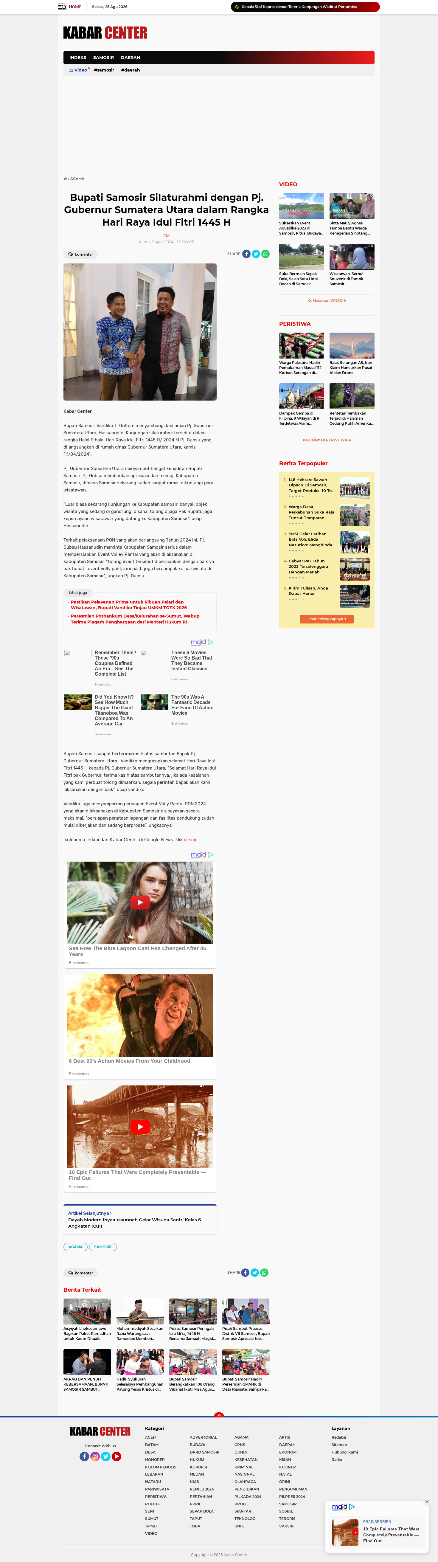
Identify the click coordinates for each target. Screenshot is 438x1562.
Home (75, 7)
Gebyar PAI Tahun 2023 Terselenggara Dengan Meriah (308, 566)
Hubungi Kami (345, 1452)
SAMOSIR (103, 57)
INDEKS (77, 57)
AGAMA (76, 1247)
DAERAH (130, 57)
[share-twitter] (256, 254)
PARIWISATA (157, 1489)
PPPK (195, 1504)
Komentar (83, 254)
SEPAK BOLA (202, 1511)
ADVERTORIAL (203, 1437)
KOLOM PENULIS (160, 1467)
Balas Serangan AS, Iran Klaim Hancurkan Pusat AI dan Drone (351, 367)
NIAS (194, 1481)
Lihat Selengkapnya (325, 619)
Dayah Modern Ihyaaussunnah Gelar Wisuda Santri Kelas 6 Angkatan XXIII (134, 1223)
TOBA (195, 1526)
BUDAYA (197, 1444)
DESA (150, 1452)
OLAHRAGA (245, 1481)
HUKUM (197, 1459)
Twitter (108, 1464)
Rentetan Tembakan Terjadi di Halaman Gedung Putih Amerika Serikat (350, 418)
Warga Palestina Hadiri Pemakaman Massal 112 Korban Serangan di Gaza (307, 6)
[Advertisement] (266, 61)
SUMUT (151, 1518)
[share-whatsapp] (265, 254)
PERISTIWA (295, 324)
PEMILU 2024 (202, 1489)
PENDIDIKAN (246, 1489)
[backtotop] (219, 1417)
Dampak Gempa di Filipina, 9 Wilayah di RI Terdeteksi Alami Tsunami (300, 418)
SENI (149, 1511)
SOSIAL (286, 1511)
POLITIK (152, 1504)
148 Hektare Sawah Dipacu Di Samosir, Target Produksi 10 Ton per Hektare (311, 485)
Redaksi (339, 1437)
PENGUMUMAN (293, 1489)
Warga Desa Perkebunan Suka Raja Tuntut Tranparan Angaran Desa (311, 512)
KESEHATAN (246, 1459)
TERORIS (287, 1518)
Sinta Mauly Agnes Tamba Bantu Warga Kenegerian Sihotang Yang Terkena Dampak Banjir (350, 228)
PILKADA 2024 (247, 1496)
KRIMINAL (243, 1467)
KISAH (285, 1459)
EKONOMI (288, 1452)
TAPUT (196, 1518)
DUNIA (240, 1452)
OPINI (284, 1481)
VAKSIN (286, 1526)
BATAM (152, 1444)
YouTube (120, 1464)
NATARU (153, 1481)
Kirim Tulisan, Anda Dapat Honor (308, 591)
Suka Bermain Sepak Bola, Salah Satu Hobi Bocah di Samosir (298, 279)
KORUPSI (198, 1467)
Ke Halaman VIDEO (325, 300)
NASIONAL (244, 1474)
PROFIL (241, 1504)
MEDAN (197, 1474)
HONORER (155, 1459)
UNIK (239, 1526)
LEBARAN (154, 1474)
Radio (337, 1459)
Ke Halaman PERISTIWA (325, 440)
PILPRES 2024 (292, 1496)
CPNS (239, 1444)
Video (80, 70)
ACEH (150, 1437)
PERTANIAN (201, 1496)
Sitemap (339, 1444)
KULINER (287, 1467)
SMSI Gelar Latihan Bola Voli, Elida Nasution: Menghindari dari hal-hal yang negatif (312, 539)
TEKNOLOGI (245, 1518)
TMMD (151, 1526)
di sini (190, 839)
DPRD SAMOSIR (205, 1452)
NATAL (285, 1474)
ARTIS (284, 1437)
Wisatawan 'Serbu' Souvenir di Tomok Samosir (347, 279)
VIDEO (288, 184)
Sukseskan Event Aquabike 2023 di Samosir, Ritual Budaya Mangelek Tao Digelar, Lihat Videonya (300, 228)
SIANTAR (242, 1511)
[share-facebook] (246, 254)
